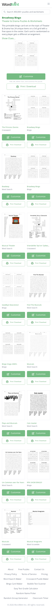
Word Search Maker (13, 579)
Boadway (5, 186)
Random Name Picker (26, 593)
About (10, 569)
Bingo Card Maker (14, 583)
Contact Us (39, 569)
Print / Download (28, 86)
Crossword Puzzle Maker (37, 579)
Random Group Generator (16, 598)
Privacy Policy (10, 574)
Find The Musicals (34, 305)
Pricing (44, 574)
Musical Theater (8, 245)
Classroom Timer (40, 598)
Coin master (32, 423)
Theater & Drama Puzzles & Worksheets (22, 21)
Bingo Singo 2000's (9, 364)
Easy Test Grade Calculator (26, 588)
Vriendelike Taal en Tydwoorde (39, 245)
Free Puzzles (23, 569)
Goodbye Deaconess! (10, 305)
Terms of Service (29, 574)
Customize (28, 76)
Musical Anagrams (34, 541)
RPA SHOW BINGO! (34, 482)
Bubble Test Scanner (36, 583)
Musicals (30, 364)
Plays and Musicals (9, 423)
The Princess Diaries (10, 127)
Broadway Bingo (11, 17)
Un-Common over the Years (13, 482)
